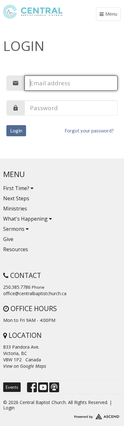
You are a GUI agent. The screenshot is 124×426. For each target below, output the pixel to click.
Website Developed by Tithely (62, 415)
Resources (15, 249)
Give (8, 239)
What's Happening (26, 218)
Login (16, 130)
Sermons (14, 228)
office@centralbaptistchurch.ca (34, 293)
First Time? (17, 188)
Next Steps (16, 198)
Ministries (15, 208)
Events (12, 387)
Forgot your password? (89, 130)
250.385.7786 (17, 287)
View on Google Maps (24, 366)
